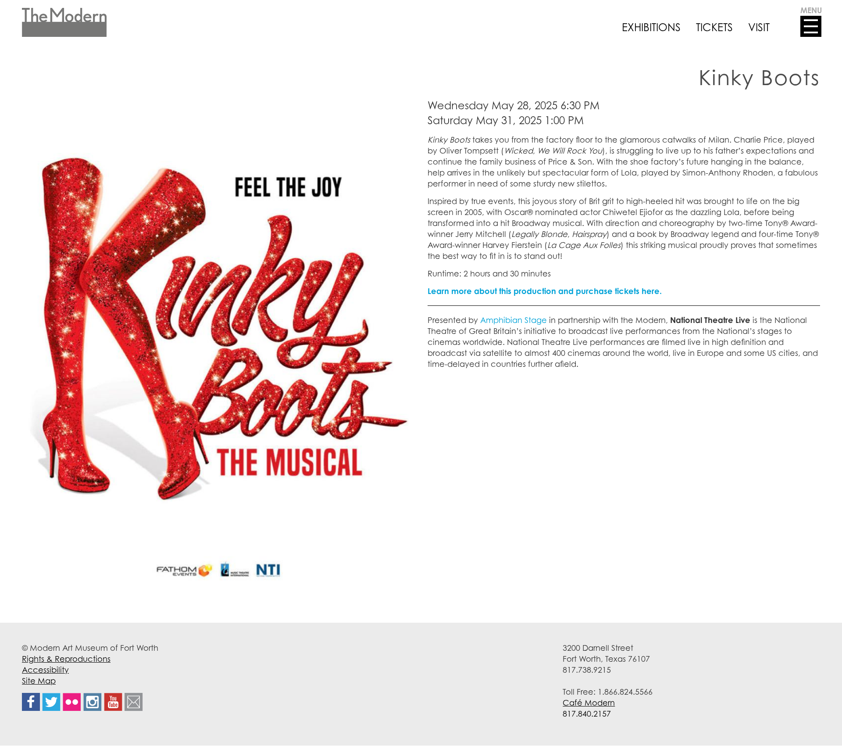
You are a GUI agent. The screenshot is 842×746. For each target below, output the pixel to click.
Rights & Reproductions (66, 659)
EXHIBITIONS (651, 27)
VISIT (759, 27)
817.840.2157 (587, 713)
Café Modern (589, 702)
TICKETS (714, 27)
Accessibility (45, 669)
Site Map (39, 680)
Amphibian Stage (513, 320)
